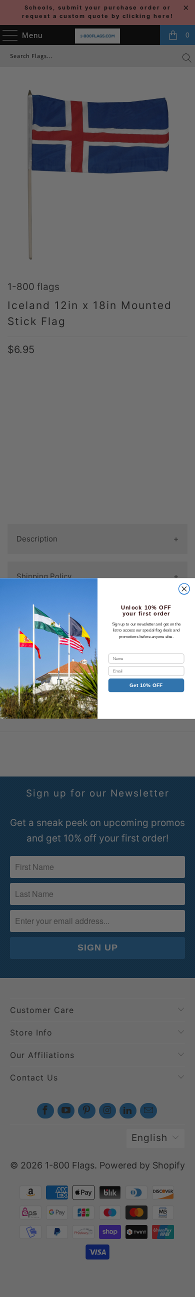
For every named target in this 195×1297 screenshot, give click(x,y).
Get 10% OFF (146, 685)
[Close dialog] (184, 589)
